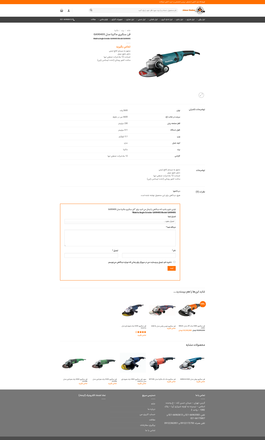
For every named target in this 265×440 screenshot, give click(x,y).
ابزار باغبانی (153, 19)
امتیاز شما (172, 216)
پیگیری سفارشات (147, 425)
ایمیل (115, 250)
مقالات (93, 19)
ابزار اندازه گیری (167, 19)
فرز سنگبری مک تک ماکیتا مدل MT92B (162, 379)
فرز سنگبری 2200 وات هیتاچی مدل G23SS (105, 380)
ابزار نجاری (130, 19)
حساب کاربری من (147, 414)
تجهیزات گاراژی (117, 19)
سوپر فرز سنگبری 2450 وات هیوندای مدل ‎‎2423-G (133, 380)
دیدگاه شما (171, 227)
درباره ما (151, 409)
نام (174, 250)
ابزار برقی (201, 19)
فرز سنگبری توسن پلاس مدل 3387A (163, 326)
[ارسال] (91, 10)
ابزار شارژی (190, 19)
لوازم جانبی (104, 19)
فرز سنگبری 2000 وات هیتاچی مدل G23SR (75, 380)
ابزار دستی (141, 19)
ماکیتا (116, 30)
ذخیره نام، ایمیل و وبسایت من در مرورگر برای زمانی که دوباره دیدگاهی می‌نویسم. (140, 262)
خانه (128, 30)
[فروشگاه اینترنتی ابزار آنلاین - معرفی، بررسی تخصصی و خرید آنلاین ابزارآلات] (193, 10)
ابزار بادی (179, 19)
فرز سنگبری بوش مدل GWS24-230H (192, 379)
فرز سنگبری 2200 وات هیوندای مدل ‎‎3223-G (134, 327)
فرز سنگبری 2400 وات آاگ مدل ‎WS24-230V (192, 327)
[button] (68, 10)
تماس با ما (150, 430)
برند (122, 30)
